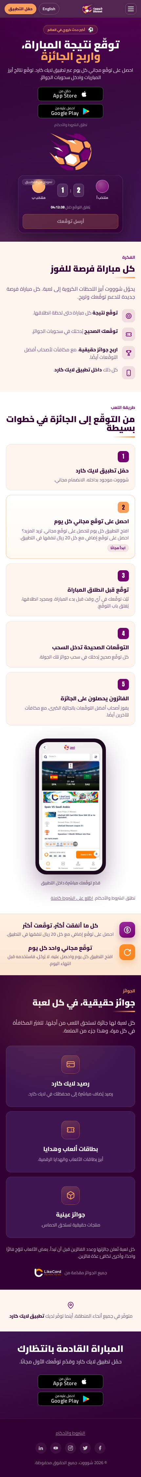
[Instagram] (70, 1448)
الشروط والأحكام (70, 1433)
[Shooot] (92, 8)
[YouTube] (55, 1448)
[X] (85, 1448)
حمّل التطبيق (20, 9)
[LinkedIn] (41, 1448)
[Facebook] (100, 1448)
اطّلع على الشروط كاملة (72, 898)
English (49, 9)
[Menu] (130, 8)
